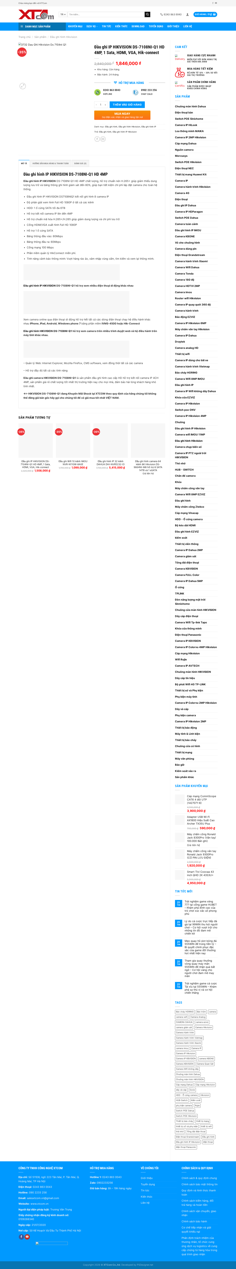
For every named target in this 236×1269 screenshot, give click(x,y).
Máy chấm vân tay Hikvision (192, 329)
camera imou (182, 1048)
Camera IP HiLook (186, 125)
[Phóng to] (23, 86)
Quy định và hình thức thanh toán (199, 1192)
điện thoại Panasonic (186, 1147)
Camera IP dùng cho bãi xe (191, 360)
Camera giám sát (185, 556)
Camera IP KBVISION (188, 640)
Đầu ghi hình (183, 500)
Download (138, 26)
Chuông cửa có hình (187, 746)
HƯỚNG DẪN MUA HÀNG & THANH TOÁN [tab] (51, 163)
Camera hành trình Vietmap (192, 366)
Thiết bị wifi (182, 354)
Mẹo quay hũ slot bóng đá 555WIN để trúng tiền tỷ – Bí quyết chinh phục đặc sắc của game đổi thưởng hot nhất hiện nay (201, 947)
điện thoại (208, 1142)
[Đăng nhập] (187, 14)
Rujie (197, 1105)
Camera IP (181, 180)
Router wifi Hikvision (188, 298)
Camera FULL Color (187, 574)
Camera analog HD (186, 347)
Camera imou (183, 292)
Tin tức (106, 26)
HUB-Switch (182, 1100)
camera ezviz (202, 1022)
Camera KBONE (185, 236)
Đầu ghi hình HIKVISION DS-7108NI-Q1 (47, 331)
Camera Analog (198, 1017)
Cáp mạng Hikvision (187, 653)
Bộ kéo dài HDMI (185, 525)
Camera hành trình (186, 310)
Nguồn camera (184, 149)
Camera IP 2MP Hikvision (190, 137)
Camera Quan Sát (205, 1064)
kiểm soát (181, 537)
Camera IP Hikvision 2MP (190, 721)
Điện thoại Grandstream (190, 255)
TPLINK (179, 593)
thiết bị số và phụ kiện (187, 1126)
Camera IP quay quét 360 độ (193, 304)
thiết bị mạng (202, 1121)
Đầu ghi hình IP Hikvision (190, 428)
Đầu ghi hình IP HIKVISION (39, 285)
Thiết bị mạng (183, 752)
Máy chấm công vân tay (189, 488)
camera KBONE (206, 1058)
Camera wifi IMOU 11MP (190, 434)
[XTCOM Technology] (36, 14)
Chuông (180, 422)
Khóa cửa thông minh (188, 628)
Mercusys (181, 155)
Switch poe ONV (185, 409)
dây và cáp (181, 1090)
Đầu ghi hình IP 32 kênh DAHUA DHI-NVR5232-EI (111, 463)
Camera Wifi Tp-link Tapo (191, 622)
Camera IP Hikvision (187, 403)
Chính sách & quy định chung (199, 1178)
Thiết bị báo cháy (185, 740)
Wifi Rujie (181, 659)
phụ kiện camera (184, 1105)
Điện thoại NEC (184, 168)
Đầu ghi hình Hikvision (63, 37)
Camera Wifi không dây (187, 1069)
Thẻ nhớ (180, 463)
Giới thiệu (173, 26)
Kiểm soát (196, 1100)
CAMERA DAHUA (184, 1022)
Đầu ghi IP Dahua (185, 205)
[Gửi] (147, 14)
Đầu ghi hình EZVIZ (187, 531)
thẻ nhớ (180, 1131)
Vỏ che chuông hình (187, 242)
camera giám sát (184, 1027)
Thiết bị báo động (186, 727)
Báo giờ (179, 764)
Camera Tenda (184, 273)
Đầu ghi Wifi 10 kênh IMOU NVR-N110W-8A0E (73, 463)
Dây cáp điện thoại (186, 616)
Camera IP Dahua (186, 335)
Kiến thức (121, 26)
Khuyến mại (75, 26)
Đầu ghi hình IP (184, 385)
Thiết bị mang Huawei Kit (190, 174)
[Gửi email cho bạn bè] (103, 139)
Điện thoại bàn (184, 112)
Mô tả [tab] (24, 163)
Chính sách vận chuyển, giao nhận (199, 1213)
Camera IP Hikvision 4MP (190, 415)
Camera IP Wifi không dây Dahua (195, 391)
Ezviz (192, 1090)
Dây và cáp (181, 709)
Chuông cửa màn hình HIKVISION (195, 609)
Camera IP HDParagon (189, 211)
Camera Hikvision (203, 1027)
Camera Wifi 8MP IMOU (190, 378)
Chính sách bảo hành (194, 1221)
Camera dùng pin (186, 248)
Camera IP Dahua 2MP (189, 550)
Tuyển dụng (156, 26)
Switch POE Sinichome (189, 118)
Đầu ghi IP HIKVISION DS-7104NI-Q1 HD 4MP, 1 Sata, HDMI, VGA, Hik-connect (35, 464)
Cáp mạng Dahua (185, 143)
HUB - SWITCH (184, 469)
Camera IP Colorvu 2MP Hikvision (196, 702)
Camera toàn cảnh (186, 224)
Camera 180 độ (184, 279)
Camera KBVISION (186, 568)
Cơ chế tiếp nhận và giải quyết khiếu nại (196, 1229)
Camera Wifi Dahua (187, 267)
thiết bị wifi (206, 1126)
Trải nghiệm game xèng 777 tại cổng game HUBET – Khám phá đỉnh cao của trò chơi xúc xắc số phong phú (201, 907)
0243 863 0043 (42, 1186)
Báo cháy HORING (186, 372)
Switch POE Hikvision (188, 162)
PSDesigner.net (145, 1264)
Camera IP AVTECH (187, 665)
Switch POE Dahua (186, 217)
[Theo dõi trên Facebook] (213, 3)
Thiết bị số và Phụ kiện (189, 690)
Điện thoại (181, 199)
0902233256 (105, 1182)
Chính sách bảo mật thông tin (200, 1184)
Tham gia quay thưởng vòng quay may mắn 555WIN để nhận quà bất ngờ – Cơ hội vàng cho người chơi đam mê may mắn (200, 968)
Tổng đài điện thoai (196, 1131)
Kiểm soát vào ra (185, 771)
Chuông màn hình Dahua (190, 106)
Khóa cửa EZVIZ (185, 397)
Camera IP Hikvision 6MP (190, 323)
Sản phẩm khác (184, 777)
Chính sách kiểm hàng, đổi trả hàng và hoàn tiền (198, 1202)
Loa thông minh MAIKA (189, 131)
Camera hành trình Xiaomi (191, 261)
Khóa (178, 482)
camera (212, 1012)
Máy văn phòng (184, 758)
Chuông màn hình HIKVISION (193, 671)
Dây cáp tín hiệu (185, 678)
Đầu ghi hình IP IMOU (188, 230)
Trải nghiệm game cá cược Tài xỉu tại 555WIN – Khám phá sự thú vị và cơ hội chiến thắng (201, 988)
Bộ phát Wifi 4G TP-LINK (190, 684)
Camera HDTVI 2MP (187, 286)
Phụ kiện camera (185, 715)
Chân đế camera (185, 475)
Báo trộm (201, 1012)
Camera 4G (182, 193)
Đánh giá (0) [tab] (80, 163)
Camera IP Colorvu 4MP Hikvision (196, 647)
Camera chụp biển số (188, 446)
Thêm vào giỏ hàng (127, 104)
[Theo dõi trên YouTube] (216, 3)
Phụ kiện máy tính (186, 696)
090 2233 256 (38, 1192)
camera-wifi (181, 1017)
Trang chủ (24, 37)
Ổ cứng (179, 587)
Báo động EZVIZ (185, 316)
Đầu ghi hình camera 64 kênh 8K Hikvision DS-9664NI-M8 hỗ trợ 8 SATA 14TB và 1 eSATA (148, 466)
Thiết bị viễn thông (186, 544)
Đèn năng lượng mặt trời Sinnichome (190, 601)
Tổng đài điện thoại (187, 562)
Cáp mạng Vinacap (186, 513)
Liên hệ (187, 26)
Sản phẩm (40, 37)
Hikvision (205, 1095)
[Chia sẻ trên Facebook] (97, 139)
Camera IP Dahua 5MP (189, 581)
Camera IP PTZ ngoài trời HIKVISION (190, 455)
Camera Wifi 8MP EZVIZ (190, 494)
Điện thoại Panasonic (188, 634)
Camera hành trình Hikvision (192, 186)
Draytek (180, 341)
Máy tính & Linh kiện (187, 733)
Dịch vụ (91, 26)
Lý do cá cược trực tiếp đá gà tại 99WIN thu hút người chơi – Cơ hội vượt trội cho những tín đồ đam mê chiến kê (201, 927)
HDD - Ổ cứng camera (189, 519)
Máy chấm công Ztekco (189, 506)
